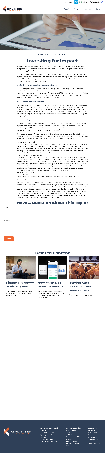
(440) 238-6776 (73, 441)
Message (7, 220)
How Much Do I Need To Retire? (50, 285)
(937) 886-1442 (47, 439)
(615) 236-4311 (94, 443)
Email (56, 207)
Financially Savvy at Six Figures (20, 285)
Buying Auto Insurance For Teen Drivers (80, 287)
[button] (66, 9)
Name (6, 207)
